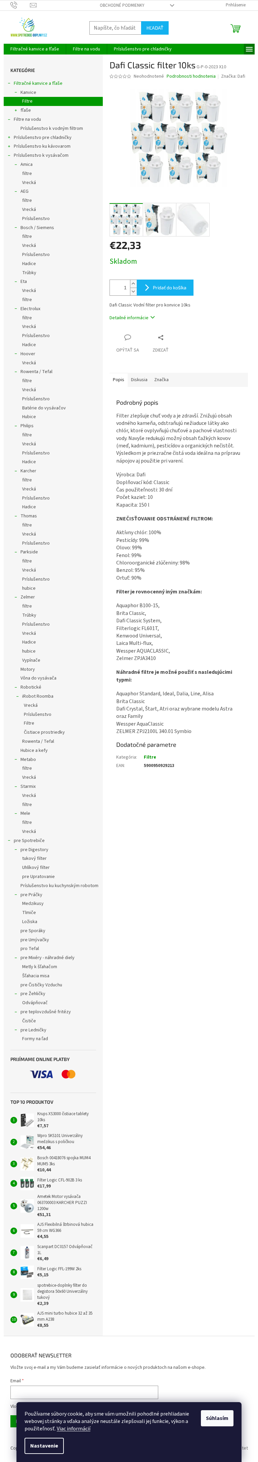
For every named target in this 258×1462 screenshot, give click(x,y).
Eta (23, 281)
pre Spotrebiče (29, 840)
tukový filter (34, 858)
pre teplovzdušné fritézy (45, 1012)
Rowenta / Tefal (36, 371)
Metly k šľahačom (39, 966)
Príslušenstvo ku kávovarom (42, 146)
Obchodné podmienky (122, 5)
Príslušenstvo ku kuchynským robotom (59, 885)
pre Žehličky (32, 993)
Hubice (29, 416)
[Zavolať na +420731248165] (20, 5)
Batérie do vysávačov (44, 408)
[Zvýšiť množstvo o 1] (133, 284)
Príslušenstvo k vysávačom (41, 155)
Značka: (233, 76)
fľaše (25, 110)
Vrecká (29, 182)
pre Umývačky (34, 940)
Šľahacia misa (35, 976)
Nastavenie (44, 1446)
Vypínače (31, 660)
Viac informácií (73, 1428)
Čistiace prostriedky (44, 732)
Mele (25, 813)
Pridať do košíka (169, 287)
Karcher (28, 471)
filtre (27, 173)
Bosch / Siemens (37, 227)
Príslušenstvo (36, 218)
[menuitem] (35, 49)
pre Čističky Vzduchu (41, 985)
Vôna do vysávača (38, 678)
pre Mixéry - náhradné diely (47, 957)
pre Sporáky (32, 930)
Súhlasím (217, 1418)
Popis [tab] (118, 379)
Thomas (28, 516)
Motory (27, 669)
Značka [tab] (161, 379)
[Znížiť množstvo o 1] (133, 291)
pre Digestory (34, 849)
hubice (29, 588)
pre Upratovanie (38, 876)
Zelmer (27, 597)
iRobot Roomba (37, 696)
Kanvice (28, 92)
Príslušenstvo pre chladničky (43, 137)
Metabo (28, 759)
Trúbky (29, 272)
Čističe (29, 1021)
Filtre (27, 101)
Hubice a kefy (34, 750)
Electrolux (30, 308)
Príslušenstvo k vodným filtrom (51, 128)
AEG (24, 191)
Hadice (29, 263)
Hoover (27, 354)
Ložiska (29, 921)
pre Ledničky (33, 1030)
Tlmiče (29, 912)
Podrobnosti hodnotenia (191, 76)
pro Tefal (29, 948)
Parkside (29, 552)
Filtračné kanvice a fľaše (38, 83)
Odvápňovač (35, 1002)
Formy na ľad (35, 1038)
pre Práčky (31, 894)
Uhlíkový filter (36, 867)
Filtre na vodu (27, 119)
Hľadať (154, 28)
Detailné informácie (129, 318)
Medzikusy (33, 903)
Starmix (28, 786)
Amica (26, 164)
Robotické (30, 687)
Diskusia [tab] (139, 379)
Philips (27, 426)
